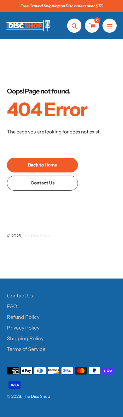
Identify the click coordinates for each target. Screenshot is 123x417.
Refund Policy (23, 317)
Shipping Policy (25, 338)
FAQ (12, 306)
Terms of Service (26, 349)
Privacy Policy (23, 327)
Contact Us (20, 295)
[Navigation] (109, 26)
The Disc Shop (36, 235)
